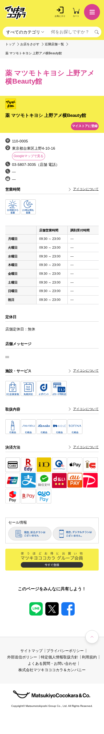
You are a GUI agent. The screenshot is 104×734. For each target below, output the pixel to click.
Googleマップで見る (28, 156)
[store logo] (16, 12)
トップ (10, 44)
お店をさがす (29, 44)
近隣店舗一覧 (54, 44)
